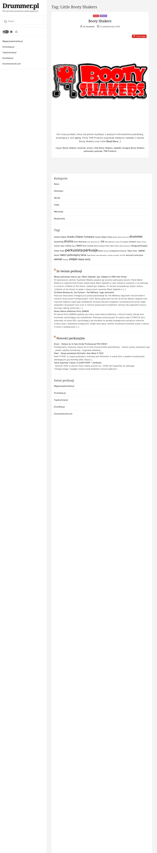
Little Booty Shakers (103, 148)
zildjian (73, 259)
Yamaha (65, 259)
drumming (58, 241)
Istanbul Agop (59, 246)
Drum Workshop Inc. (93, 242)
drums (90, 148)
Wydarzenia (59, 218)
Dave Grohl (125, 237)
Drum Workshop (80, 242)
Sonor (56, 255)
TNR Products (109, 151)
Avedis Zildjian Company (81, 236)
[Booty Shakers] (100, 81)
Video (56, 205)
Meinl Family (114, 246)
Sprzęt (103, 16)
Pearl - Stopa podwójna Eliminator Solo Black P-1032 (79, 353)
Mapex (74, 246)
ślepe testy (84, 259)
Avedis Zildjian (60, 237)
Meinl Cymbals (88, 246)
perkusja (98, 151)
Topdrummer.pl (9, 52)
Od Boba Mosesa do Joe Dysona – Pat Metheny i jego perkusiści (84, 292)
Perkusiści (58, 191)
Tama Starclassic (101, 255)
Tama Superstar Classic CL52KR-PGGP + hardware (77, 362)
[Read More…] (113, 141)
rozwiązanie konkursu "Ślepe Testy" (123, 251)
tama (83, 255)
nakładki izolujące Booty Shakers (129, 148)
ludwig (68, 246)
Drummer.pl (20, 5)
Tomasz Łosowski (113, 255)
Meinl (79, 245)
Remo (100, 251)
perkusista (88, 151)
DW (102, 241)
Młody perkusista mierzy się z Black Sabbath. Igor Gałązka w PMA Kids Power (90, 276)
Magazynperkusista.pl (12, 41)
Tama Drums (91, 255)
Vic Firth (122, 255)
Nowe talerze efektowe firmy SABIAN (71, 311)
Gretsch (132, 242)
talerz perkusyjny (70, 254)
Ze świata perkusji (69, 271)
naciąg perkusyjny (139, 245)
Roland (106, 251)
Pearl (62, 251)
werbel (58, 259)
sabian (141, 250)
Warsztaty (58, 211)
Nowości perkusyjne (70, 338)
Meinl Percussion (124, 246)
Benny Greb (117, 237)
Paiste (56, 251)
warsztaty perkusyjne (134, 255)
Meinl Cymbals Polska (101, 246)
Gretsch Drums (141, 242)
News (96, 16)
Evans (117, 242)
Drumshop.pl (8, 47)
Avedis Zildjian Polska (103, 237)
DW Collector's (110, 242)
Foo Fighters (124, 242)
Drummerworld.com (11, 63)
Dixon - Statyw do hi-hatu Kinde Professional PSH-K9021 (80, 344)
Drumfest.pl (7, 58)
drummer (90, 26)
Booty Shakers (99, 21)
